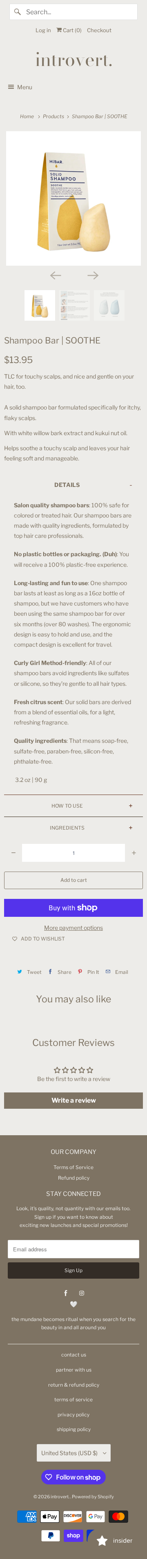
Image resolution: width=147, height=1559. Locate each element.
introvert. (60, 1497)
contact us (73, 1355)
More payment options (73, 927)
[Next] (92, 275)
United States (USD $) (70, 1452)
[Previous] (55, 275)
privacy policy (73, 1414)
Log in (43, 30)
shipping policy (74, 1429)
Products (54, 116)
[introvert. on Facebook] (65, 1293)
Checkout (99, 30)
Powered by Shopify (93, 1497)
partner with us (73, 1370)
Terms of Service (73, 1167)
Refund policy (73, 1178)
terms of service (73, 1399)
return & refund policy (73, 1385)
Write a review (73, 1100)
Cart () (72, 30)
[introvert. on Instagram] (81, 1293)
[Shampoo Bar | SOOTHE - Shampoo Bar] (73, 198)
